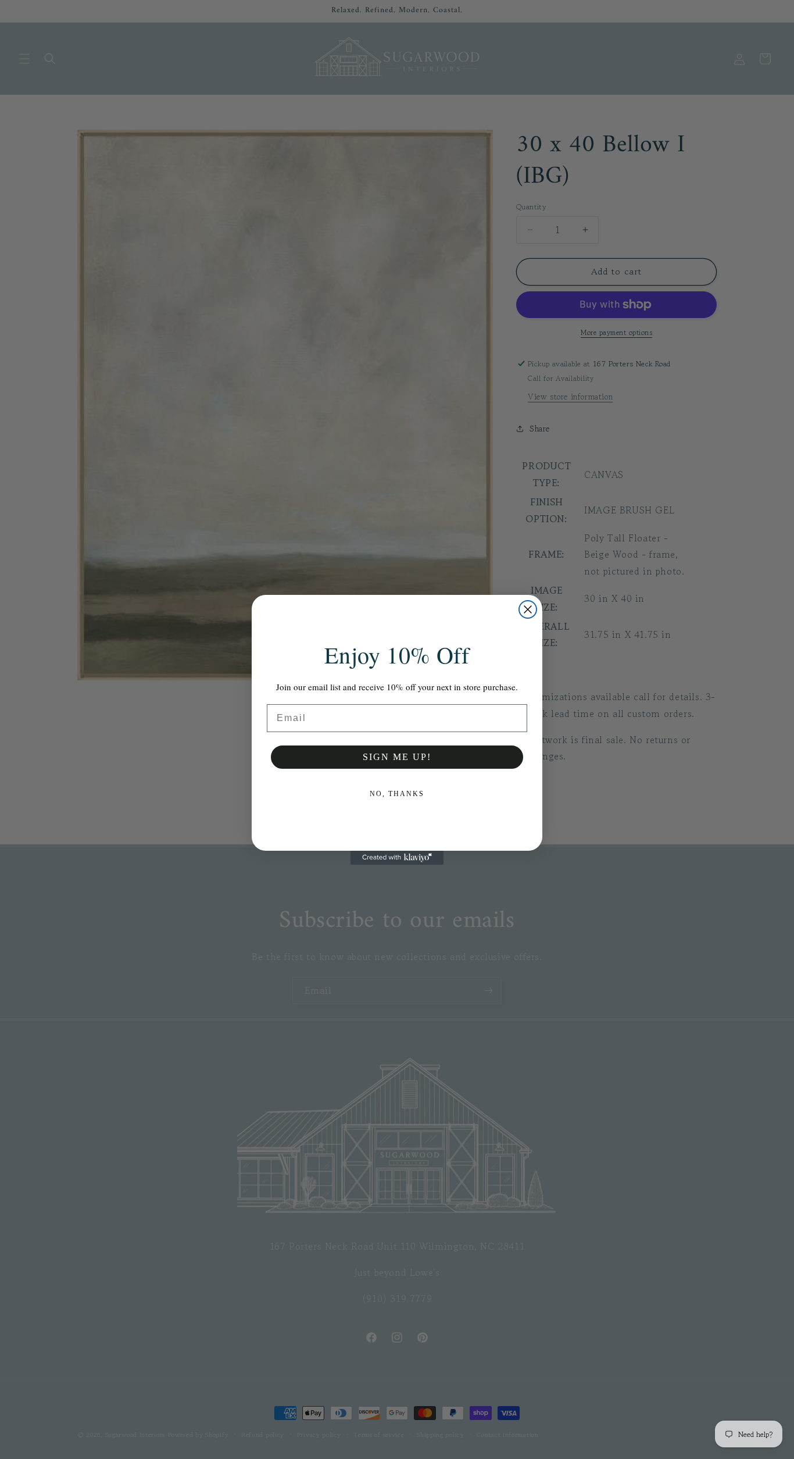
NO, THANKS (397, 794)
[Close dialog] (528, 609)
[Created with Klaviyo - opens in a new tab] (397, 858)
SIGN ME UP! (397, 757)
